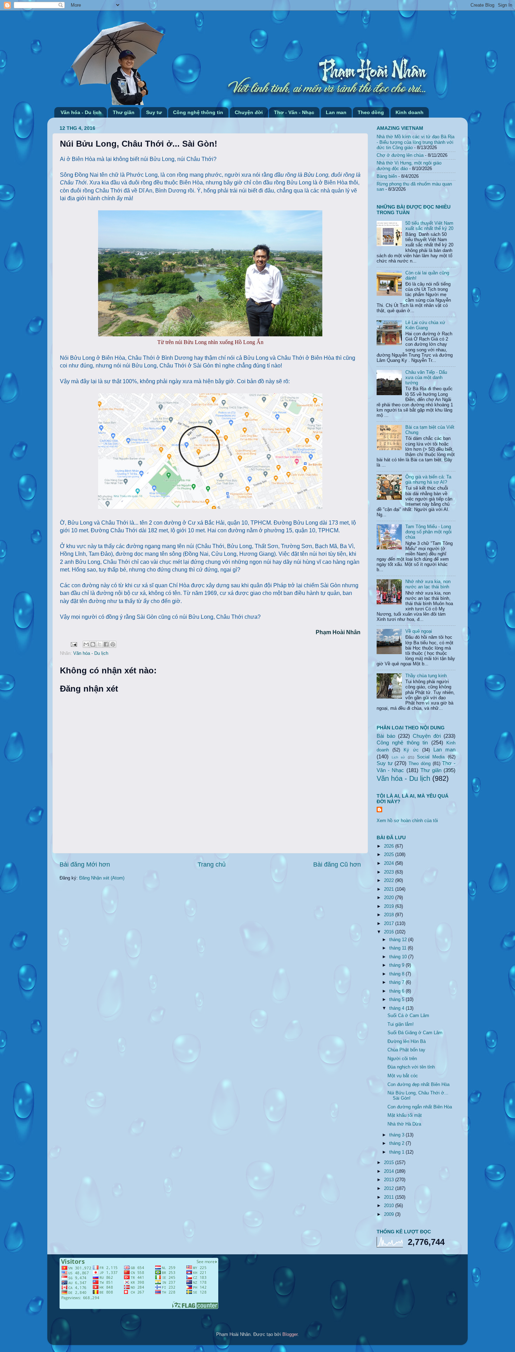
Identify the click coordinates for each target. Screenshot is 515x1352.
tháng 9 (397, 965)
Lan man (336, 112)
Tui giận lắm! (400, 1024)
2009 (389, 1214)
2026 (389, 846)
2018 (389, 914)
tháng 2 (397, 1143)
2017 (389, 923)
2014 (389, 1171)
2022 (389, 880)
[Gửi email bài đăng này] (86, 644)
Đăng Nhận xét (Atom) (101, 878)
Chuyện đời (249, 112)
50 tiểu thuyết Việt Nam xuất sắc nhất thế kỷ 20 (429, 226)
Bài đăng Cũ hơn (337, 864)
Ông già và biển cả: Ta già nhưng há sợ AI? (428, 480)
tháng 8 (397, 974)
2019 (389, 906)
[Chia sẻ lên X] (99, 644)
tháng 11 (398, 948)
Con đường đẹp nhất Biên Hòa (418, 1084)
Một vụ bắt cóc (402, 1075)
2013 (389, 1179)
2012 (389, 1188)
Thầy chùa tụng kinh (426, 675)
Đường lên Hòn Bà (406, 1041)
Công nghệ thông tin (198, 112)
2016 (389, 932)
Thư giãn (124, 112)
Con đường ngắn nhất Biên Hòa (419, 1107)
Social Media (431, 757)
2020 (389, 897)
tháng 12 (398, 939)
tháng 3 (397, 1135)
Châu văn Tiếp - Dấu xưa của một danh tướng (426, 377)
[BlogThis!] (92, 644)
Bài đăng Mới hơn (85, 864)
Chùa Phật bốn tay (406, 1050)
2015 (389, 1162)
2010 (389, 1205)
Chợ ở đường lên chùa (400, 155)
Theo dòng (371, 112)
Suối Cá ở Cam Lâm (408, 1015)
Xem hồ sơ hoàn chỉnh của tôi (407, 820)
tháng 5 (397, 999)
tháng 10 (398, 956)
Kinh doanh (410, 112)
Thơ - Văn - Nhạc (294, 112)
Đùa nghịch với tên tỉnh (411, 1067)
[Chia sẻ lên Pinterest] (112, 644)
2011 (389, 1197)
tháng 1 (397, 1152)
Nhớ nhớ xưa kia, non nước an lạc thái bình (428, 584)
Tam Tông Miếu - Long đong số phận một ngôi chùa (428, 532)
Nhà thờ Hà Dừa (404, 1124)
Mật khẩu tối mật (404, 1115)
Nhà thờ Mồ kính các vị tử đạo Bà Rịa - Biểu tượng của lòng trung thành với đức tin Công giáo (415, 142)
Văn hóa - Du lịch (81, 112)
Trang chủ (212, 864)
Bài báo (386, 736)
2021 (389, 889)
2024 (389, 863)
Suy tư (154, 112)
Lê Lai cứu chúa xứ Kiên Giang (425, 325)
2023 (389, 872)
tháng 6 (397, 991)
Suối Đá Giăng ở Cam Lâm (414, 1032)
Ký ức (411, 750)
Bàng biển (387, 176)
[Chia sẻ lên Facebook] (106, 644)
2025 (389, 854)
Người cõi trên (402, 1058)
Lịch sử (398, 757)
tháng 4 (397, 1008)
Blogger (289, 1334)
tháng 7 (397, 982)
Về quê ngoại (418, 631)
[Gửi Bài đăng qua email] (73, 644)
